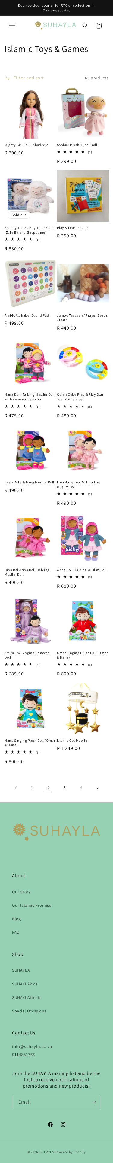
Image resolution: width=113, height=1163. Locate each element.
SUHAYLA (21, 970)
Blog (16, 918)
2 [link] (48, 787)
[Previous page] (16, 787)
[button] (12, 25)
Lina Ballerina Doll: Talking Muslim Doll (79, 484)
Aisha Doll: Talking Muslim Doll (82, 570)
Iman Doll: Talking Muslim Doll (29, 482)
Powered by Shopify (70, 1152)
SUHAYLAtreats (27, 997)
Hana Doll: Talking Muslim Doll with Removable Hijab (30, 396)
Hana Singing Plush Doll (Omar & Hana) (30, 742)
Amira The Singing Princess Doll (27, 655)
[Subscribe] (94, 1102)
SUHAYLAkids (25, 984)
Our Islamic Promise (31, 905)
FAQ (16, 932)
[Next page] (97, 787)
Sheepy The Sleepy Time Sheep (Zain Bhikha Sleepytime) (30, 230)
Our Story (21, 891)
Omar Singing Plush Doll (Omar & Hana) (82, 655)
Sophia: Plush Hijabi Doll (77, 144)
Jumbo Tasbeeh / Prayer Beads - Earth (82, 317)
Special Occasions (29, 1011)
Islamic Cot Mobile (72, 740)
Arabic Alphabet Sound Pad (27, 315)
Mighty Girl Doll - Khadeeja (26, 144)
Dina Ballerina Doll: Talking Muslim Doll (27, 572)
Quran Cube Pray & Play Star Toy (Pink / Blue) (80, 396)
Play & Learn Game (72, 227)
